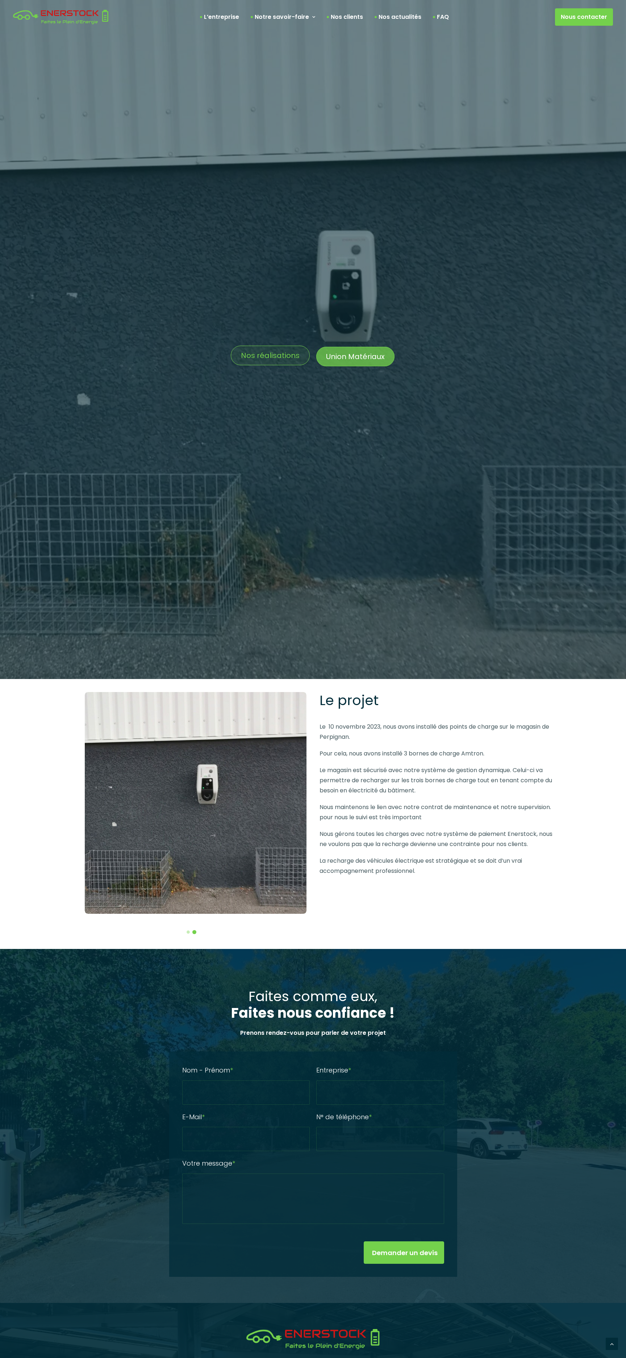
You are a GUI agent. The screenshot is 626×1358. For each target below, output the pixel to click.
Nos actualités (400, 17)
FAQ (443, 17)
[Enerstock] (60, 17)
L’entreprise (221, 17)
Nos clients (347, 17)
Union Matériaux (355, 356)
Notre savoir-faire (282, 17)
